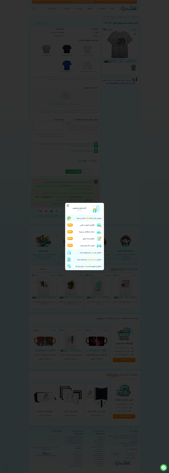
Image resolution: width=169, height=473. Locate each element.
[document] (84, 236)
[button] (68, 205)
